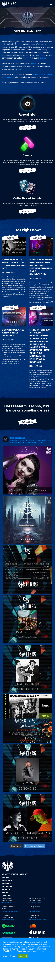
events (42, 58)
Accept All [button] (23, 956)
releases (49, 74)
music (42, 55)
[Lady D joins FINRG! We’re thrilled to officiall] (27, 470)
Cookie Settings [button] (9, 956)
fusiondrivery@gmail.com (10, 911)
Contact (7, 896)
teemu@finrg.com (8, 920)
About (5, 877)
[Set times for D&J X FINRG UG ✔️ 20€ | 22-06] (27, 569)
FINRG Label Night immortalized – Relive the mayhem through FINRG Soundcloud (40, 267)
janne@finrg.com (35, 902)
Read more (27, 128)
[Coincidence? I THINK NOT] (27, 718)
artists (34, 63)
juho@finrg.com (7, 902)
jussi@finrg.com (34, 911)
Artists (36, 74)
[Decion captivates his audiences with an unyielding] (27, 768)
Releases (7, 886)
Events (10, 238)
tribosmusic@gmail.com (37, 920)
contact (9, 77)
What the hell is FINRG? (15, 874)
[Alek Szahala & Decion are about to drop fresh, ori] (27, 520)
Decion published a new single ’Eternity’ (13, 332)
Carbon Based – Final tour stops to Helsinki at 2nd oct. (14, 264)
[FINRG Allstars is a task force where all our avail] (27, 619)
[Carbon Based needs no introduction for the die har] (27, 669)
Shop (5, 892)
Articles (37, 238)
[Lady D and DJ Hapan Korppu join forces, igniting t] (27, 818)
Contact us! (27, 422)
